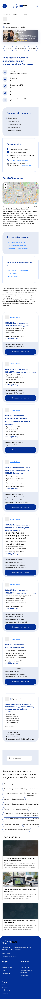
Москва (14, 14)
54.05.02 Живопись (13, 530)
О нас (4, 982)
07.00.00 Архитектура (14, 415)
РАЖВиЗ (24, 14)
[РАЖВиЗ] (20, 193)
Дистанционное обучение (26, 971)
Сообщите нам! (26, 166)
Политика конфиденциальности (9, 989)
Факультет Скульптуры (12, 825)
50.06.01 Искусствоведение (17, 326)
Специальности (6, 973)
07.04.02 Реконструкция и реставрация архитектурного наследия (17, 421)
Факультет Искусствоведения (14, 799)
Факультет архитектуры (12, 784)
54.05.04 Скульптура (14, 473)
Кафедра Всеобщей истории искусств (17, 830)
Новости (25, 961)
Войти (37, 6)
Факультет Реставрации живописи (16, 809)
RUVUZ (5, 14)
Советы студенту (26, 967)
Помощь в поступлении (20, 352)
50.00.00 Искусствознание (16, 323)
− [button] (5, 187)
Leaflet (36, 203)
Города (3, 970)
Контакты (4, 993)
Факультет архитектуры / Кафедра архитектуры (21, 789)
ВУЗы (4, 961)
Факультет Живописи (31, 825)
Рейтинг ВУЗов (6, 967)
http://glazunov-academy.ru (19, 160)
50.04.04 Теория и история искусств (20, 372)
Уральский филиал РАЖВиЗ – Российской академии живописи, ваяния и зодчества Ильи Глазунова (19, 708)
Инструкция (24, 975)
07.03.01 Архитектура (14, 647)
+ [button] (5, 184)
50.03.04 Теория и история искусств (20, 593)
